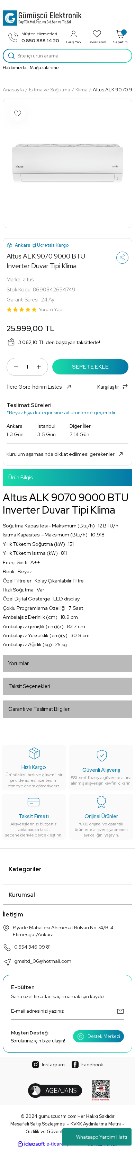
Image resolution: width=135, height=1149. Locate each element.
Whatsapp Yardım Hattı (101, 1137)
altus (28, 279)
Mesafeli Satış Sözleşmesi (37, 1124)
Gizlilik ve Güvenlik (46, 1131)
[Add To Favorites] (17, 113)
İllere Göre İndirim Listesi (35, 386)
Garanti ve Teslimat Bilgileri (39, 709)
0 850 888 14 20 (40, 40)
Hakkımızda (14, 68)
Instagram (53, 1064)
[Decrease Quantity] (16, 367)
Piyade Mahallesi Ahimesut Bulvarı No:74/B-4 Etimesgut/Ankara (63, 931)
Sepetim (120, 42)
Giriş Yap (73, 42)
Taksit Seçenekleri (29, 686)
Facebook (92, 1064)
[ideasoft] (31, 1144)
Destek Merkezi (104, 1036)
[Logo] (42, 18)
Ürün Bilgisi (21, 477)
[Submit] (120, 1011)
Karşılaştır (108, 386)
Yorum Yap (50, 309)
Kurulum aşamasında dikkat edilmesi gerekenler (61, 454)
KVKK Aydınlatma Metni (96, 1124)
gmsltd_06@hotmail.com (42, 961)
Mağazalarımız (45, 68)
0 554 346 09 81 (32, 947)
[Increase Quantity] (39, 367)
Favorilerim (97, 42)
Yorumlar (18, 663)
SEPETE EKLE (90, 366)
